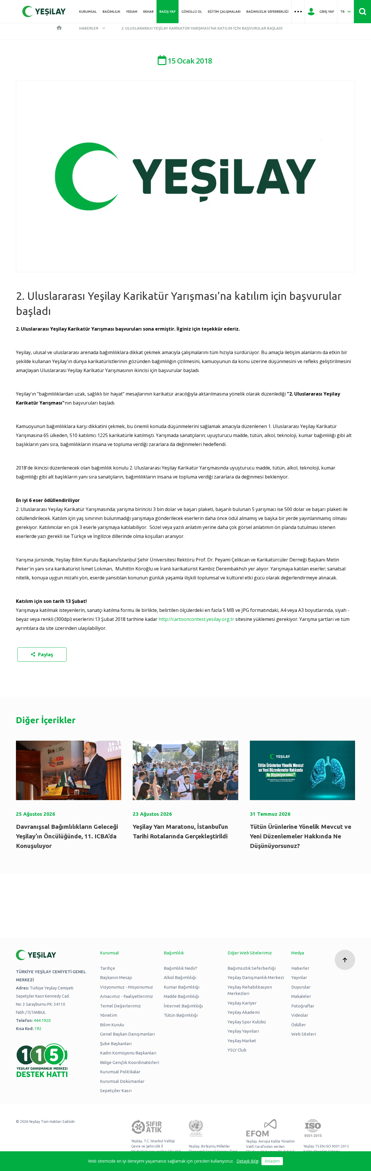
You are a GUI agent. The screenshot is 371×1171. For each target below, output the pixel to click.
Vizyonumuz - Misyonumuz (126, 987)
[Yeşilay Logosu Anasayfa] (44, 11)
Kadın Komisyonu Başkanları (128, 1052)
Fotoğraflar (302, 1005)
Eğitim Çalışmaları (224, 11)
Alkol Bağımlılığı (180, 977)
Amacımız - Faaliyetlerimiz (126, 996)
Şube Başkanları (116, 1043)
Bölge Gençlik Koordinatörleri (129, 1062)
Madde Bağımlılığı (181, 996)
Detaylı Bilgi (248, 1161)
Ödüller (298, 1024)
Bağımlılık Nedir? (180, 968)
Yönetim (108, 1015)
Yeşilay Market (242, 1040)
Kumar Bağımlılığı (181, 987)
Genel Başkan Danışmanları (127, 1034)
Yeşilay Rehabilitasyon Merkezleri (250, 990)
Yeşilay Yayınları (243, 1031)
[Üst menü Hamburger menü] (298, 11)
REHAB (148, 11)
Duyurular (300, 987)
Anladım (272, 1161)
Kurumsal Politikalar (120, 1071)
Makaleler (301, 996)
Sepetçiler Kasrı (116, 1090)
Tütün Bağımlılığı (181, 1015)
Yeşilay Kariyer (242, 1002)
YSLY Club (237, 1049)
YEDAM (131, 11)
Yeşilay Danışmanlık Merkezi (256, 977)
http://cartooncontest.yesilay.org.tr (196, 619)
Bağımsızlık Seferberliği (267, 11)
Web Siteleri (303, 1034)
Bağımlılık (111, 11)
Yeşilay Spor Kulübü (247, 1021)
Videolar (299, 1015)
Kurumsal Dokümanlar (122, 1081)
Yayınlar (299, 977)
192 (37, 1028)
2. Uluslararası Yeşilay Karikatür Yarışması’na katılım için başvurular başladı (202, 28)
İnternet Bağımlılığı (183, 1005)
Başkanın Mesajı (116, 977)
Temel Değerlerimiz (120, 1005)
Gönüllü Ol (191, 11)
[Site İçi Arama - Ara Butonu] (362, 11)
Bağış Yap (167, 11)
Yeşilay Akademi (244, 1012)
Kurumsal (88, 11)
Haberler (88, 28)
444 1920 (42, 1020)
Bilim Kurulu (112, 1024)
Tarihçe (107, 968)
